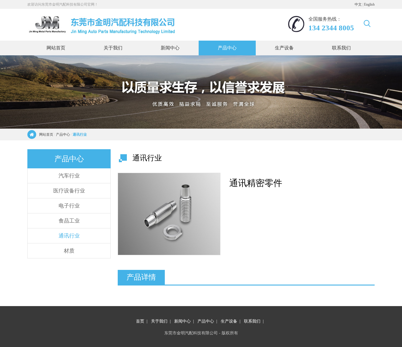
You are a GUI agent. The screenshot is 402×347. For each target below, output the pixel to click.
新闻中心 (182, 321)
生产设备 (229, 321)
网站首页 (46, 134)
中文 (358, 4)
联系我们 (252, 321)
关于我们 (159, 321)
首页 (140, 321)
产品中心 (63, 134)
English (369, 4)
